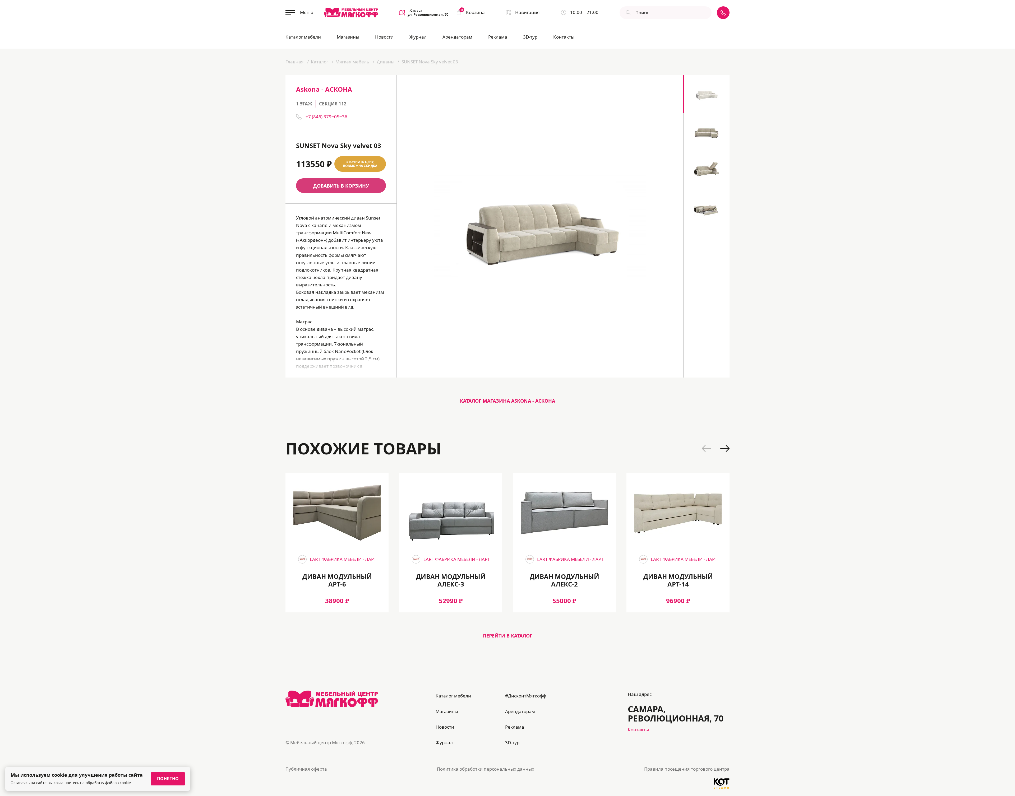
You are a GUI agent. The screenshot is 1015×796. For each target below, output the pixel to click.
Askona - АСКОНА (324, 89)
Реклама (497, 37)
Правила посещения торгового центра (687, 769)
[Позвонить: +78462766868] (723, 12)
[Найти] (627, 12)
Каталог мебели (303, 37)
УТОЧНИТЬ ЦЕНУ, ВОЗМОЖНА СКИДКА (360, 164)
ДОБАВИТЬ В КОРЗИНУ (341, 186)
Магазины (348, 37)
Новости (384, 37)
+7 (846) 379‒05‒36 (326, 117)
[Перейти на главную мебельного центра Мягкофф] (351, 12)
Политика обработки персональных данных (485, 769)
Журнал (418, 37)
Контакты (563, 37)
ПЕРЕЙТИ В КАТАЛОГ (507, 635)
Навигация (527, 12)
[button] (706, 448)
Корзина (473, 12)
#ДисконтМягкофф (525, 696)
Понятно (168, 778)
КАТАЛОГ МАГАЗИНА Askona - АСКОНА (507, 401)
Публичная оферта (306, 769)
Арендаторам (457, 37)
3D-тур (530, 37)
